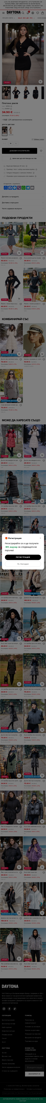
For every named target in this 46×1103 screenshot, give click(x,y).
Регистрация (23, 557)
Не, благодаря (23, 564)
